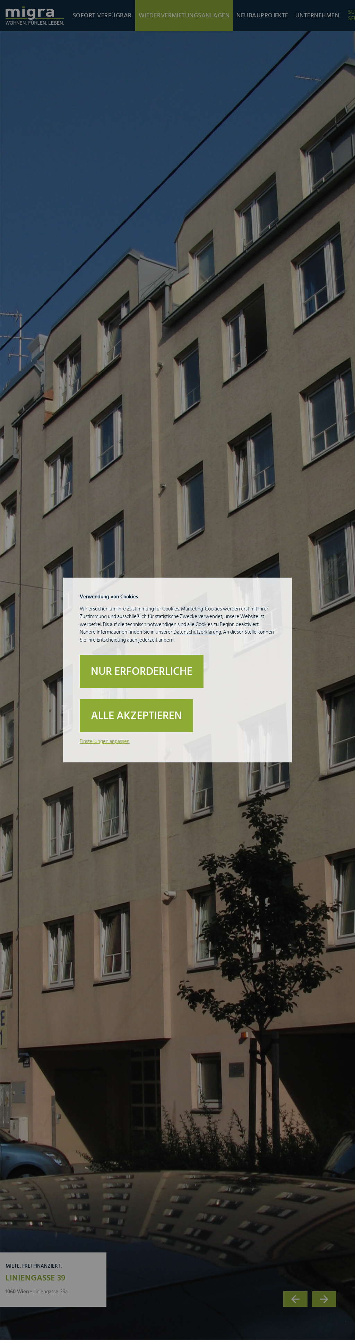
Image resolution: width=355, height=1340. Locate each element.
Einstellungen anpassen (105, 741)
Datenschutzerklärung (197, 632)
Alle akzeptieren (136, 716)
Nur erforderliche (141, 671)
